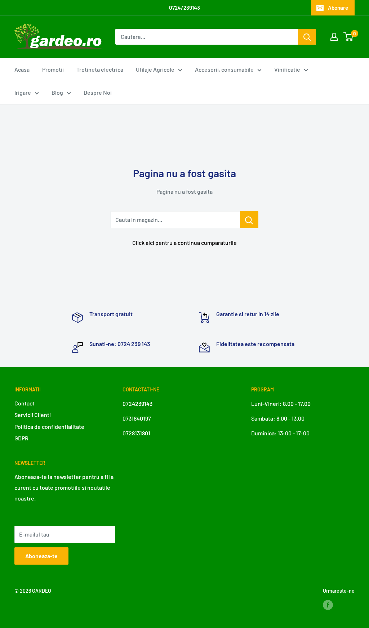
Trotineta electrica (99, 69)
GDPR (21, 438)
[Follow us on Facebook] (328, 605)
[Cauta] (307, 37)
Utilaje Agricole (155, 69)
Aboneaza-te (41, 555)
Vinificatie (287, 69)
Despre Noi (98, 92)
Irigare (22, 92)
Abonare (338, 7)
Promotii (53, 69)
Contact (24, 403)
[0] (348, 36)
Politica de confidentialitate (49, 426)
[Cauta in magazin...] (249, 219)
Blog (57, 92)
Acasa (22, 69)
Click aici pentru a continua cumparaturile (184, 242)
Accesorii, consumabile (224, 69)
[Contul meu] (334, 37)
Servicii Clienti (32, 414)
